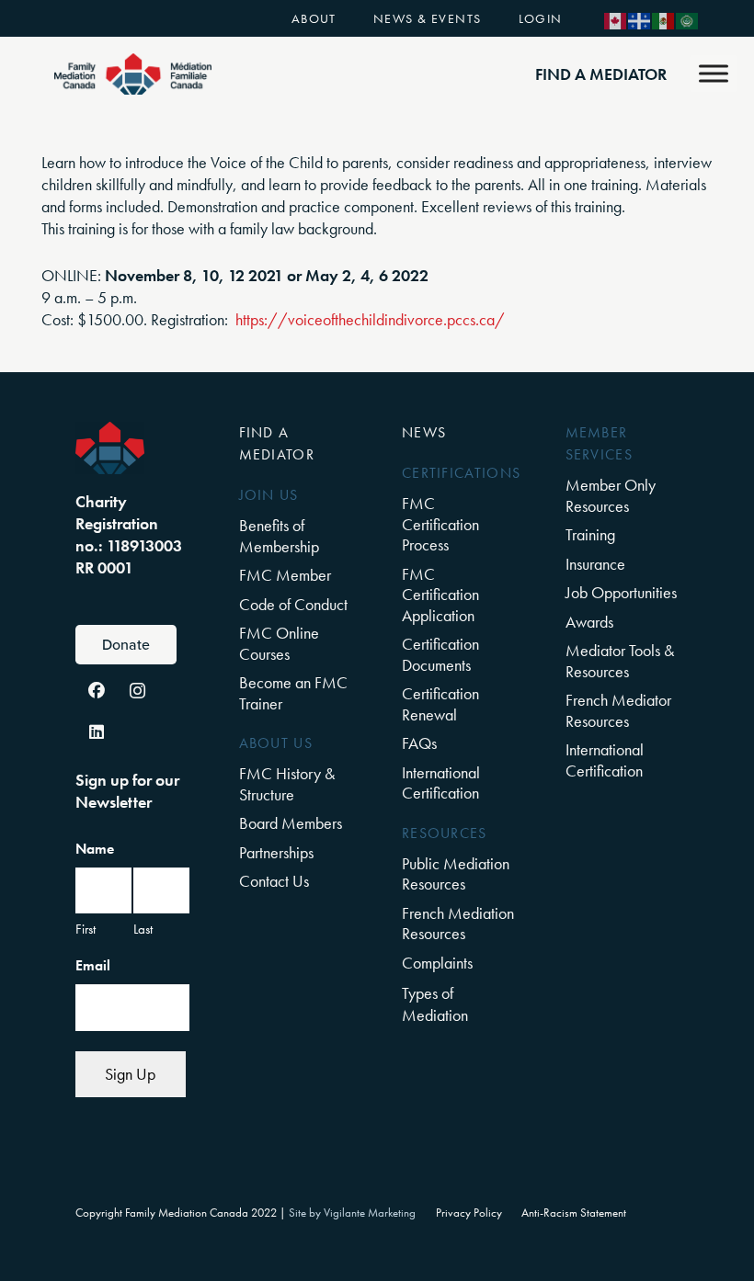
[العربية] (688, 18)
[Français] (640, 18)
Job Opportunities (621, 592)
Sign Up (130, 1073)
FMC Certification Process (440, 524)
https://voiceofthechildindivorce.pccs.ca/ (370, 319)
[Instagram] (137, 690)
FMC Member (285, 574)
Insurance (595, 563)
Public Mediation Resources (455, 874)
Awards (589, 621)
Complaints (437, 962)
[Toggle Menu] (713, 73)
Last (143, 929)
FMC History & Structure (287, 784)
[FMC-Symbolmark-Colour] (109, 448)
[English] (616, 18)
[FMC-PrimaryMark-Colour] (132, 74)
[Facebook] (96, 690)
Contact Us (274, 880)
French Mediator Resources (618, 710)
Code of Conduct (293, 604)
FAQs (419, 743)
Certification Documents (440, 654)
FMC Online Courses (279, 643)
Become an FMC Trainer (293, 693)
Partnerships (276, 852)
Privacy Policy (469, 1213)
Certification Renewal (440, 704)
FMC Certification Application (440, 594)
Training (590, 534)
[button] (348, 18)
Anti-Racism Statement (573, 1213)
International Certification (441, 783)
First (85, 929)
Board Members (290, 822)
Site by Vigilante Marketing (352, 1213)
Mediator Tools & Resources (620, 661)
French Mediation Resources (458, 923)
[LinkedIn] (96, 732)
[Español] (664, 18)
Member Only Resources (611, 495)
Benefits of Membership (279, 536)
